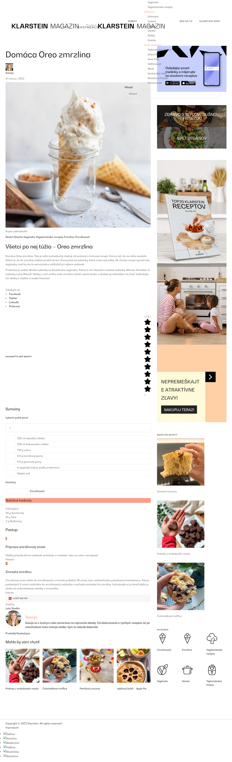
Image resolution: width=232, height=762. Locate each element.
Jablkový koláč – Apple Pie (131, 688)
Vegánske (30, 237)
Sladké (15, 608)
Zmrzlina (69, 237)
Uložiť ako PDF (20, 598)
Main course (15, 7)
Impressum (12, 727)
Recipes (10, 2)
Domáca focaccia (167, 491)
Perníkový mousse (90, 688)
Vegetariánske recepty (50, 237)
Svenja (10, 72)
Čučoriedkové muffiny (55, 688)
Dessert (12, 12)
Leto (8, 608)
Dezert (10, 237)
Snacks (19, 237)
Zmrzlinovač (82, 237)
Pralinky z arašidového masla (22, 688)
